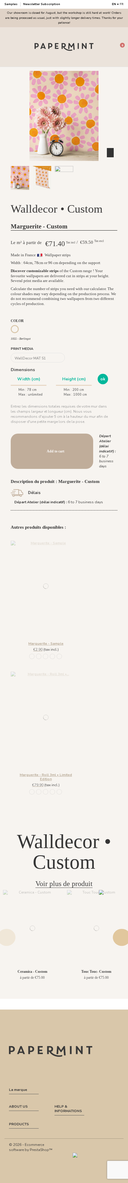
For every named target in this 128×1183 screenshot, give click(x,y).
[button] (57, 195)
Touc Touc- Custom (96, 971)
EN (114, 4)
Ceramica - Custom (32, 971)
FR (122, 4)
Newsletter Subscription (41, 4)
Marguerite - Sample (45, 643)
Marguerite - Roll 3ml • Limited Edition (46, 776)
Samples (11, 4)
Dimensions (23, 369)
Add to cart (55, 451)
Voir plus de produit (64, 884)
